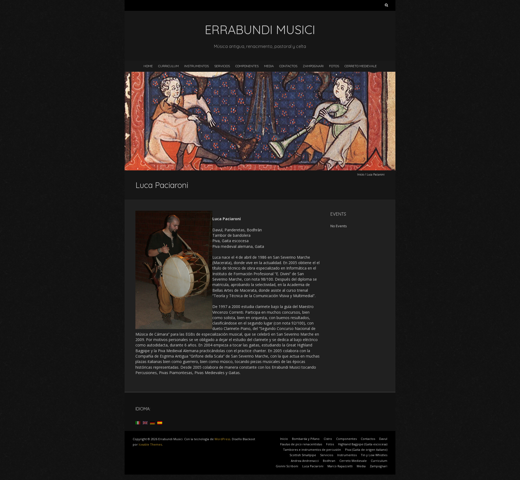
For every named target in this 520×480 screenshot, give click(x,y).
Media (269, 66)
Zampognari (313, 66)
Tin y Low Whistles (374, 455)
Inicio (360, 174)
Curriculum (168, 66)
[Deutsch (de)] (152, 422)
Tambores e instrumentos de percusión (312, 449)
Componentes (247, 66)
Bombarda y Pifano (306, 439)
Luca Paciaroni (312, 466)
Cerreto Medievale (360, 66)
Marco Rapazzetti (340, 466)
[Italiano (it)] (137, 422)
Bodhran (329, 461)
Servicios (222, 66)
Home (148, 66)
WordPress (222, 439)
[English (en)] (145, 422)
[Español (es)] (159, 422)
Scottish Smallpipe (303, 455)
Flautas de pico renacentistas (301, 444)
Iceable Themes (150, 444)
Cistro (328, 439)
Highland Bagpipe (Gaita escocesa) (362, 444)
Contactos (288, 66)
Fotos (334, 66)
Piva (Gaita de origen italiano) (366, 449)
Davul (383, 439)
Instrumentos (196, 66)
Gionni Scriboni (287, 466)
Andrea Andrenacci (305, 461)
